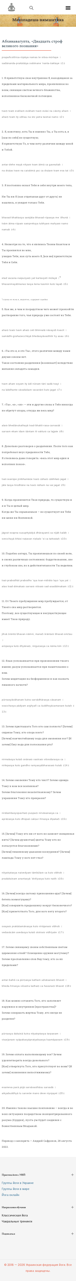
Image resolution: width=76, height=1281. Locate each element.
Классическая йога (15, 1215)
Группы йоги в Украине (18, 1182)
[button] (68, 8)
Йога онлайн (10, 1194)
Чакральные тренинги (17, 1221)
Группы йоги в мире (15, 1188)
